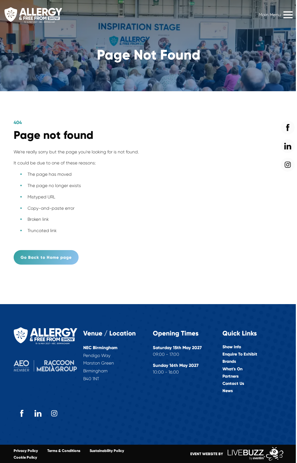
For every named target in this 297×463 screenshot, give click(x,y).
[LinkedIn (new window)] (38, 413)
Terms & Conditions (63, 450)
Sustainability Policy (107, 450)
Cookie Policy (25, 457)
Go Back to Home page (46, 257)
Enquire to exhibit (239, 354)
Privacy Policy (26, 450)
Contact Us (233, 383)
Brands (229, 361)
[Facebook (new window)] (22, 413)
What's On (232, 369)
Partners (230, 376)
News (227, 390)
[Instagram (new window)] (54, 413)
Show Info (231, 346)
